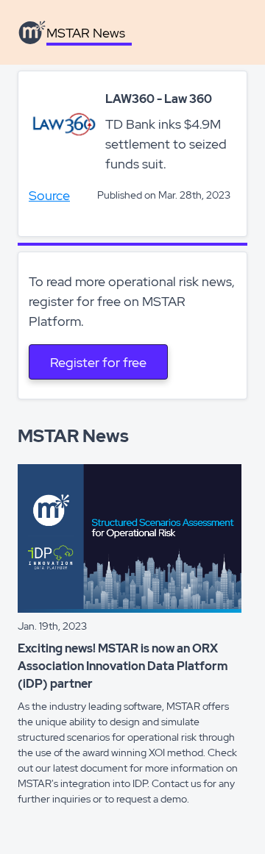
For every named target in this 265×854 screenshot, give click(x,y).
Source (49, 195)
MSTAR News (85, 32)
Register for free (98, 362)
